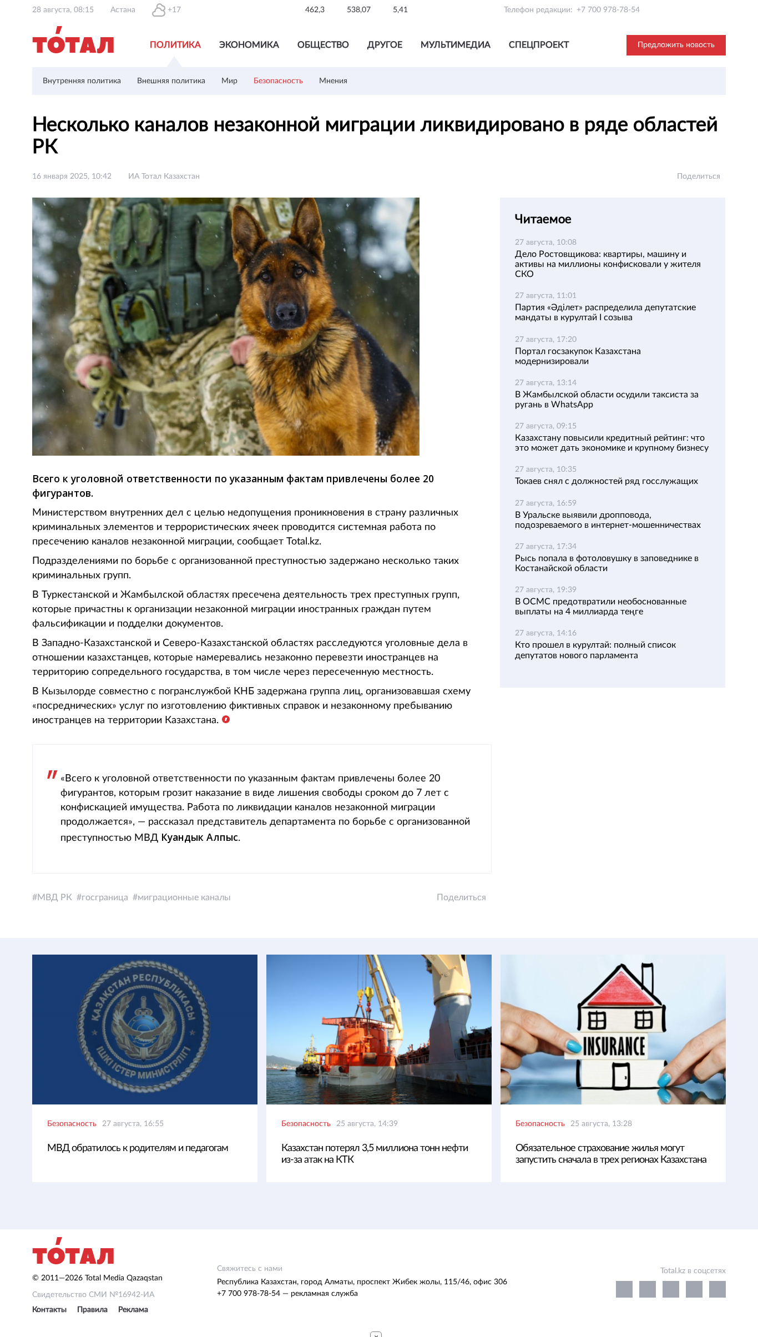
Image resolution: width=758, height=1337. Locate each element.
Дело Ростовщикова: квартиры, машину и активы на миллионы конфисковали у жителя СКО (608, 264)
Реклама (133, 1310)
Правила (92, 1310)
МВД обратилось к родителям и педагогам (137, 1148)
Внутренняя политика (82, 81)
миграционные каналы (184, 897)
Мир (229, 81)
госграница (105, 897)
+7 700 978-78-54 (608, 10)
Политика (175, 45)
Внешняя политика (171, 81)
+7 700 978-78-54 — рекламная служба (287, 1294)
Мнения (333, 81)
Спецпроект (539, 45)
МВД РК (54, 897)
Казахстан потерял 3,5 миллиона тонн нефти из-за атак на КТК (374, 1154)
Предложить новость (676, 45)
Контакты (49, 1310)
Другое (384, 45)
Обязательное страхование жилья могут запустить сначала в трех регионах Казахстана (611, 1154)
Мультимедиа (456, 45)
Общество (323, 45)
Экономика (249, 45)
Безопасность (278, 81)
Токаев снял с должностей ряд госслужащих (606, 481)
